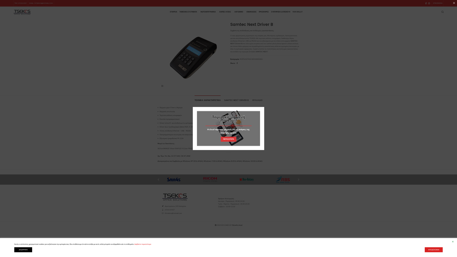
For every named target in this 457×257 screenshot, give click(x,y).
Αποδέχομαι (433, 250)
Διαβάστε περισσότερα (142, 244)
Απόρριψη (23, 250)
